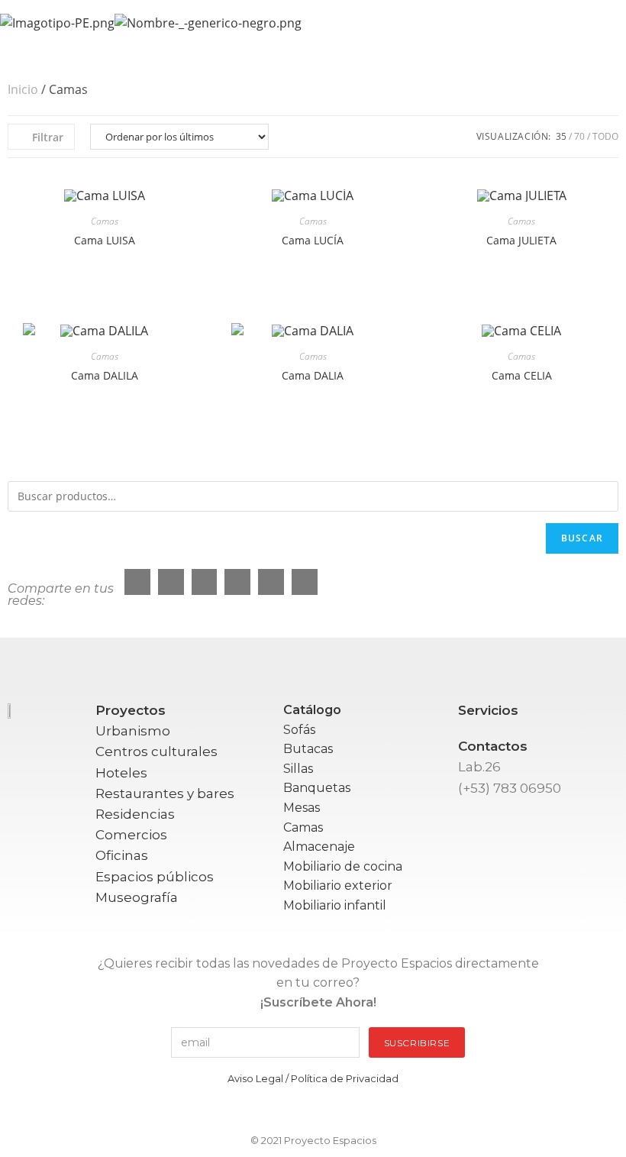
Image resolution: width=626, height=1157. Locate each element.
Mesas (301, 807)
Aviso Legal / (259, 1078)
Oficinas (121, 855)
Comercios (131, 834)
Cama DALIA (313, 375)
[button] (606, 23)
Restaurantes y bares (164, 793)
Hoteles (121, 772)
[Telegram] (395, 1111)
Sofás (299, 729)
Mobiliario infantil (334, 905)
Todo (605, 136)
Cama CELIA (522, 375)
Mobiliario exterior (337, 885)
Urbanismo (132, 730)
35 (561, 136)
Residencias (135, 814)
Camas (104, 221)
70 (579, 136)
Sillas (298, 768)
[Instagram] (272, 1111)
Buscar (582, 538)
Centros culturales (156, 751)
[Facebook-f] (230, 1111)
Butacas (308, 749)
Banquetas (316, 787)
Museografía (136, 897)
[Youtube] (313, 1111)
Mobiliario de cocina (342, 866)
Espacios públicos (154, 876)
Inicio (23, 89)
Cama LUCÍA (313, 240)
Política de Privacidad (345, 1078)
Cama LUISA (104, 240)
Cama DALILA (104, 375)
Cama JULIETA (521, 240)
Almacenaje (319, 846)
